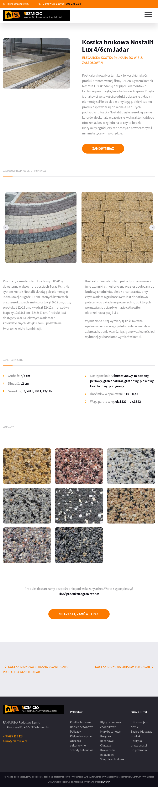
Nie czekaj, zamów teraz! (79, 614)
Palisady (75, 731)
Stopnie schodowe (112, 759)
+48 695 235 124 (13, 736)
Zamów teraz (103, 148)
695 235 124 (73, 3)
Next (152, 228)
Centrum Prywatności (143, 776)
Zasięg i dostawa (141, 731)
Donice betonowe (81, 727)
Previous (6, 228)
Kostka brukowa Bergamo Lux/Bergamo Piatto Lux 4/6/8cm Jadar (36, 669)
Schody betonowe (81, 750)
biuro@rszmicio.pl (18, 3)
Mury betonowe (110, 731)
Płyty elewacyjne (81, 736)
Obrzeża (105, 745)
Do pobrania (139, 750)
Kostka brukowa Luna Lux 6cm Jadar (122, 667)
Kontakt (136, 736)
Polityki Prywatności (73, 776)
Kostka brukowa (80, 722)
